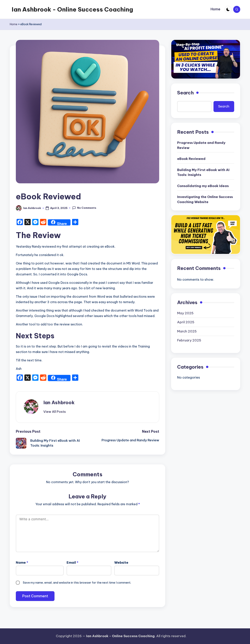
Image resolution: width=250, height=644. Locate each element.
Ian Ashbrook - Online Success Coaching (72, 9)
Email (72, 562)
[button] (54, 412)
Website (121, 562)
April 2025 (185, 322)
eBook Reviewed (191, 158)
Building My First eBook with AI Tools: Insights (203, 172)
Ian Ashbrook (59, 402)
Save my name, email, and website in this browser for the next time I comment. (77, 582)
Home (13, 24)
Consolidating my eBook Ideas (203, 186)
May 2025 (185, 313)
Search (185, 93)
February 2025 (189, 340)
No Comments (86, 207)
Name (22, 562)
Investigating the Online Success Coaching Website (205, 199)
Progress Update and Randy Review (201, 145)
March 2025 (187, 331)
